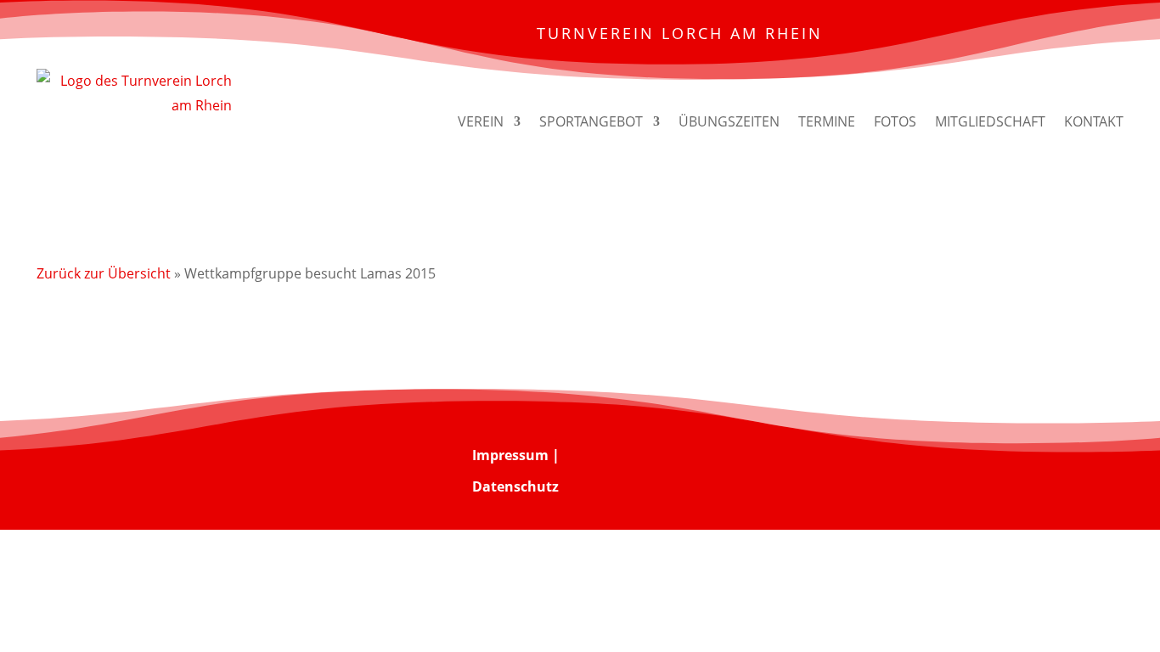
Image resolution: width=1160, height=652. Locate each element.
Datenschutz (515, 486)
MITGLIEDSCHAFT (990, 121)
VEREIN (481, 121)
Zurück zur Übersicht (104, 273)
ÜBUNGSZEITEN (729, 121)
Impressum (510, 455)
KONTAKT (1093, 121)
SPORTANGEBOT (591, 121)
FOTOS (895, 121)
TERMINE (826, 121)
